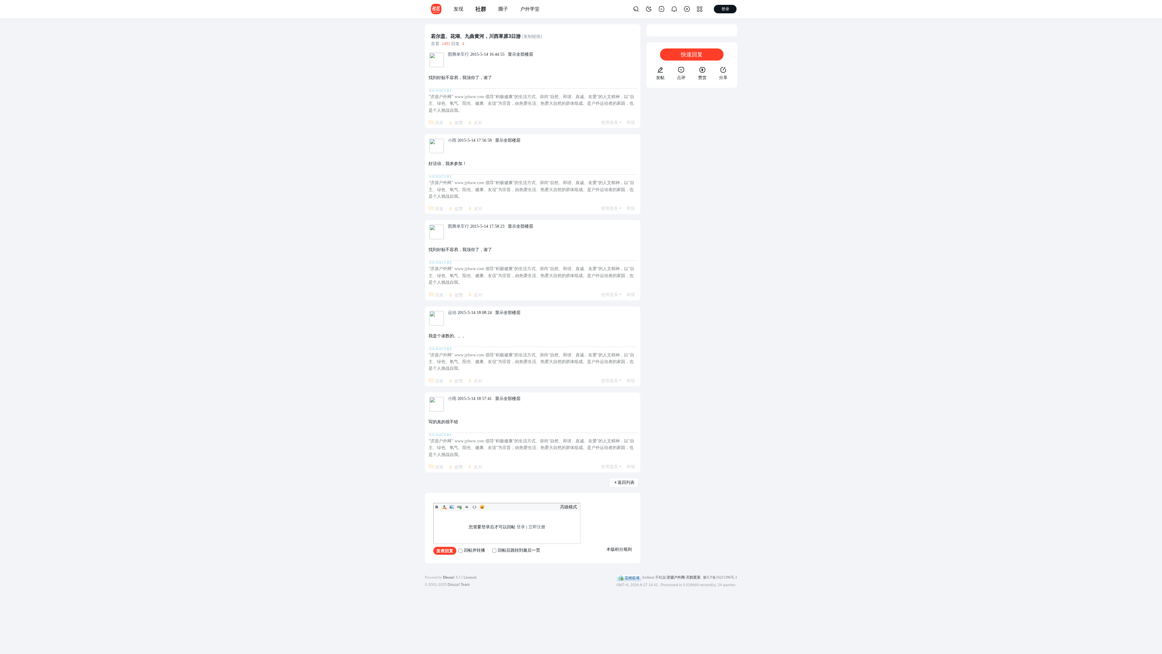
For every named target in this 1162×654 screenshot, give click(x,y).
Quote (467, 507)
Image (452, 507)
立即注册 (536, 527)
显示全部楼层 (520, 54)
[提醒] (674, 9)
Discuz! (449, 577)
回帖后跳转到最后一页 (519, 550)
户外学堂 (530, 9)
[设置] (687, 9)
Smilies (482, 507)
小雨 (452, 140)
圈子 (503, 9)
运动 (452, 312)
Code (474, 507)
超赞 (459, 123)
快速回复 (692, 54)
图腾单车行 (458, 54)
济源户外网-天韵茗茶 (684, 577)
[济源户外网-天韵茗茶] (436, 8)
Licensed (470, 577)
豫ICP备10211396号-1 (720, 577)
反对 (478, 123)
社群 (480, 9)
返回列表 (626, 482)
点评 (681, 77)
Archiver (648, 577)
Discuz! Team (459, 585)
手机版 (660, 577)
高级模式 (568, 507)
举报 (630, 122)
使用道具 (609, 122)
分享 (723, 77)
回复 (439, 123)
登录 (521, 527)
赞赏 (702, 77)
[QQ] (629, 577)
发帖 (660, 77)
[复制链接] (532, 36)
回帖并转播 (474, 550)
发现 (458, 9)
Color (444, 507)
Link (459, 507)
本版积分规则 (619, 549)
